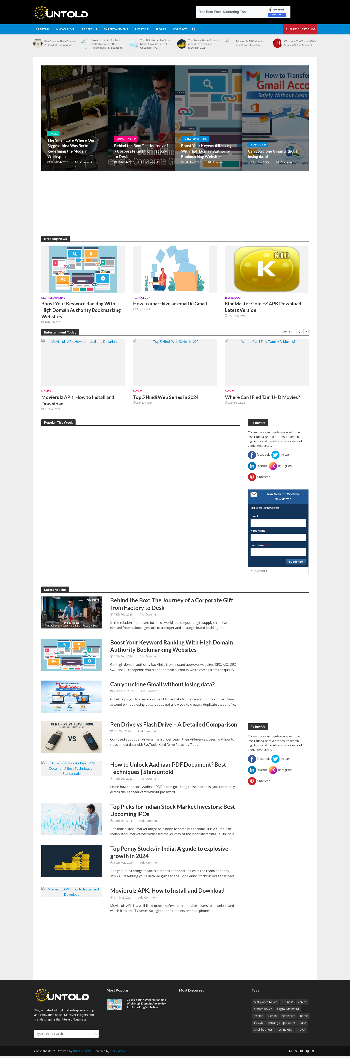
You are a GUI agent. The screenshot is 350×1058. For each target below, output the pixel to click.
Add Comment (83, 162)
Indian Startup (126, 139)
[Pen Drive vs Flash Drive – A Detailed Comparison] (37, 43)
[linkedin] (313, 1051)
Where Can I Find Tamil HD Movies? (262, 397)
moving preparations (282, 1023)
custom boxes (263, 1009)
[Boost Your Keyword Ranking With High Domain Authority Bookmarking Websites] (230, 118)
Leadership (89, 29)
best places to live (265, 1002)
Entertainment (116, 29)
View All (287, 331)
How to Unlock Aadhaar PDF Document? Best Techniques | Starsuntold (107, 44)
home (304, 1016)
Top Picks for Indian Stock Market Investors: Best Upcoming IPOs (155, 44)
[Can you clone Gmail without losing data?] (71, 696)
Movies (46, 391)
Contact (180, 29)
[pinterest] (307, 1051)
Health (272, 1016)
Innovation (64, 29)
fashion (258, 1016)
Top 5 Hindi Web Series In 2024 (165, 397)
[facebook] (290, 1051)
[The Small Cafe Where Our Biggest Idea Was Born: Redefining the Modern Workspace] (97, 118)
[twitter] (296, 1051)
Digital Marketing (195, 139)
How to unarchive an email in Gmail (170, 303)
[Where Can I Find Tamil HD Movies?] (267, 362)
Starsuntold (117, 1051)
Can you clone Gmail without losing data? (272, 154)
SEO (303, 1023)
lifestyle (259, 1023)
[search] (95, 1033)
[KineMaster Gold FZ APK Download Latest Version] (267, 268)
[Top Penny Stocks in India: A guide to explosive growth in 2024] (181, 44)
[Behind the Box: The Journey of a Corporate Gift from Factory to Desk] (164, 118)
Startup (42, 29)
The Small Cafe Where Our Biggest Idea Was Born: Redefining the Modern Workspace (71, 148)
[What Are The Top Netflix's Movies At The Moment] (277, 43)
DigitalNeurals (82, 1051)
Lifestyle (142, 29)
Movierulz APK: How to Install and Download (250, 43)
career (302, 1002)
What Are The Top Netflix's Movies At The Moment (300, 43)
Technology (258, 144)
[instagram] (301, 1051)
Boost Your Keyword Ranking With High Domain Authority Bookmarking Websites (206, 151)
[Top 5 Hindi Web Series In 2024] (175, 362)
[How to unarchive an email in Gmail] (175, 268)
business (287, 1002)
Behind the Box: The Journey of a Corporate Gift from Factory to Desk (141, 151)
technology (284, 1029)
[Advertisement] (162, 207)
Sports (160, 29)
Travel (53, 133)
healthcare (288, 1016)
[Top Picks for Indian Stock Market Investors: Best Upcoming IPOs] (133, 44)
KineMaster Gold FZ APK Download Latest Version (263, 307)
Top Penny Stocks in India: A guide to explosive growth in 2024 (203, 44)
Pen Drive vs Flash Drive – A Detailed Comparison (59, 43)
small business (263, 1029)
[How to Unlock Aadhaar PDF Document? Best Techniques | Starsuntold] (85, 44)
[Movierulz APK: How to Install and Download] (229, 43)
